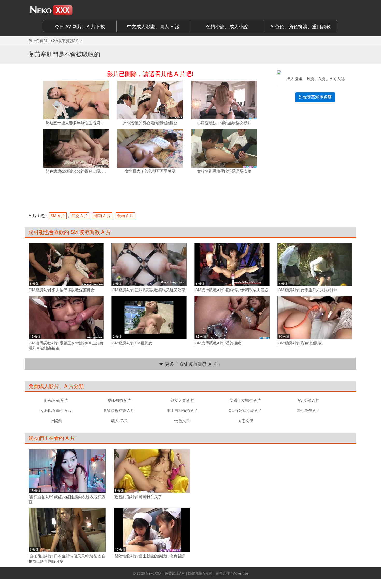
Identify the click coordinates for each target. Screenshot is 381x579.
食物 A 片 (125, 215)
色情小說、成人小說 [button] (227, 26)
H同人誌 (337, 78)
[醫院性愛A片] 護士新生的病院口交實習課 (149, 556)
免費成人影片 (44, 386)
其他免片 (308, 410)
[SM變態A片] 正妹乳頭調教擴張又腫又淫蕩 (148, 289)
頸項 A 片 (102, 215)
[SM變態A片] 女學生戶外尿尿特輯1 (307, 289)
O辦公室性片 (245, 410)
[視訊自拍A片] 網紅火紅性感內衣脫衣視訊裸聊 (67, 499)
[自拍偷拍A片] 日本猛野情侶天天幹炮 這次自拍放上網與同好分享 (67, 558)
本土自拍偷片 (182, 410)
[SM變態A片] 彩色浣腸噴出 (300, 343)
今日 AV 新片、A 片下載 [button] (80, 26)
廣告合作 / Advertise (231, 573)
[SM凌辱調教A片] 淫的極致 (217, 343)
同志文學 (245, 420)
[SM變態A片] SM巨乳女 (131, 343)
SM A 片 (58, 215)
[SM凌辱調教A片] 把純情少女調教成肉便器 (231, 289)
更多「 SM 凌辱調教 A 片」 (193, 363)
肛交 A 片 (80, 215)
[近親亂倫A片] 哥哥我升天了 (138, 496)
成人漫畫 (294, 78)
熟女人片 (182, 400)
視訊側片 (119, 400)
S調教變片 (119, 410)
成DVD (119, 420)
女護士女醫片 (245, 400)
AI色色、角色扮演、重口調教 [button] (300, 26)
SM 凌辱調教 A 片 (90, 232)
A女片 (308, 400)
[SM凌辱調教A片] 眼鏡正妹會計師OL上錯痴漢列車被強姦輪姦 (66, 345)
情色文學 (182, 420)
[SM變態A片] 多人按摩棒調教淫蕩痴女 (62, 289)
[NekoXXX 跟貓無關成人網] (66, 10)
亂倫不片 (56, 400)
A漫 (321, 78)
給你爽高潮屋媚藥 (315, 97)
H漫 (310, 78)
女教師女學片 (56, 410)
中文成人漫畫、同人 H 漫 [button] (153, 26)
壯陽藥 (56, 420)
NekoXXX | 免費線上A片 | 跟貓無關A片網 (179, 573)
